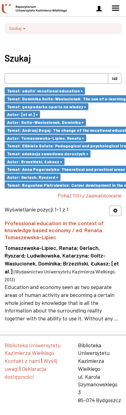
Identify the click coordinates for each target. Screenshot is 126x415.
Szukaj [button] (15, 28)
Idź (114, 78)
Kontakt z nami (22, 360)
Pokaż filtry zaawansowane (89, 195)
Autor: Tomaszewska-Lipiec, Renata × (45, 137)
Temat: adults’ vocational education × (45, 90)
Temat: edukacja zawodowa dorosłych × (47, 153)
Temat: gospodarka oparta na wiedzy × (46, 106)
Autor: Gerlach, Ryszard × (32, 177)
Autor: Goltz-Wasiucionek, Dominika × (45, 122)
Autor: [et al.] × (22, 114)
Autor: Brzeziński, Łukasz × (34, 161)
